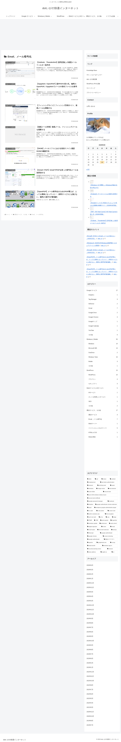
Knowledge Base (92, 70)
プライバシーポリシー (94, 92)
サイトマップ (91, 88)
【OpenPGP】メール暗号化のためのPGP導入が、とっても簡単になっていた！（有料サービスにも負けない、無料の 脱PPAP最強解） (101, 259)
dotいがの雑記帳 (92, 79)
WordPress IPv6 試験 (93, 83)
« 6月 (88, 169)
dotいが (100, 238)
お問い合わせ (91, 106)
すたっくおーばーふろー (94, 75)
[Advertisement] (60, 34)
